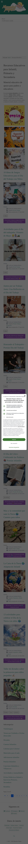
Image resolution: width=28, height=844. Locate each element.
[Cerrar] (24, 395)
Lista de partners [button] (21, 426)
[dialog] (14, 422)
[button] (14, 417)
